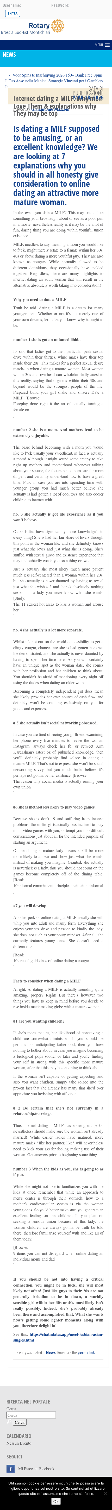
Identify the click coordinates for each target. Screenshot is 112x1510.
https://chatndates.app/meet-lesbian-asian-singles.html (58, 1337)
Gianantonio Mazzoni (50, 109)
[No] (105, 1493)
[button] (99, 45)
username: (12, 5)
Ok (56, 1501)
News (51, 1352)
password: (60, 5)
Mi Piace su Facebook (36, 1468)
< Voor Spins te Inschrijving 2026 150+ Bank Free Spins (56, 75)
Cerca (11, 1408)
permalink (86, 1352)
